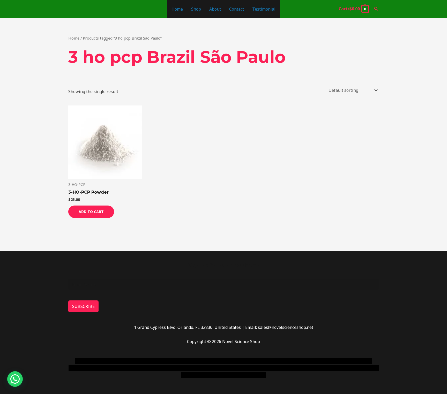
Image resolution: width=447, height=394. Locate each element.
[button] (376, 9)
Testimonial (263, 9)
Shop (196, 9)
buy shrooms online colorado (119, 368)
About (215, 9)
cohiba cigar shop (259, 368)
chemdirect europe (132, 361)
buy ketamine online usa (215, 361)
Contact (236, 9)
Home (177, 9)
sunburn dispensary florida (174, 368)
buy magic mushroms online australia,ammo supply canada (297, 361)
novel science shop (93, 361)
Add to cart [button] (91, 211)
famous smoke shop (170, 361)
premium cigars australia (301, 368)
